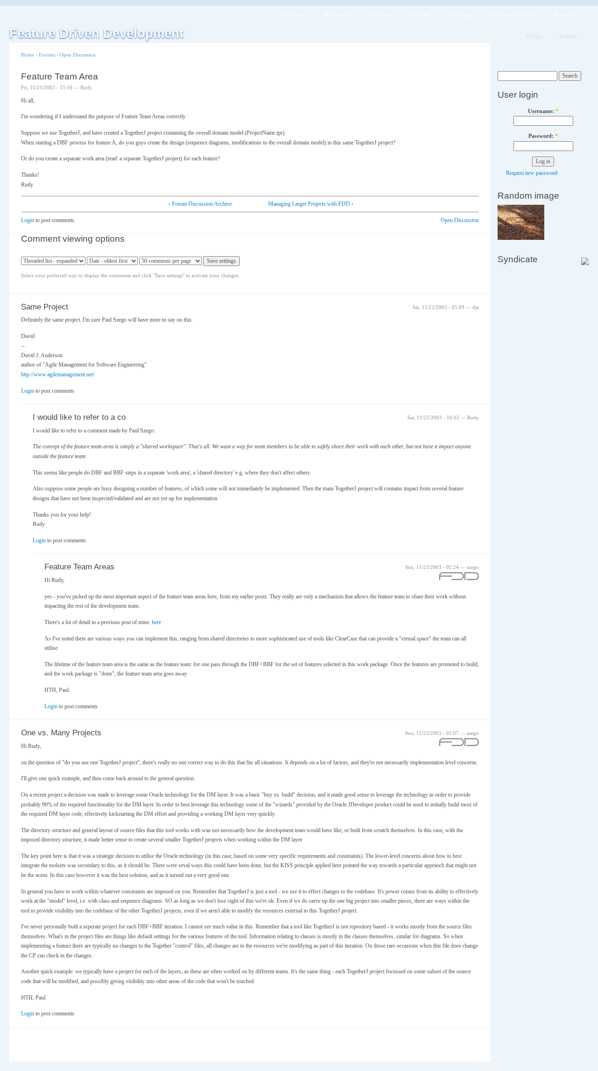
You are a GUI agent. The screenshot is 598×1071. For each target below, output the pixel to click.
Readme (568, 36)
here (156, 622)
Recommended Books (513, 14)
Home (27, 55)
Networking (459, 14)
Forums (47, 55)
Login (27, 220)
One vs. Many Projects (61, 732)
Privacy (534, 36)
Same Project (44, 306)
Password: (543, 136)
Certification (292, 14)
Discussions (336, 14)
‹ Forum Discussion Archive (200, 204)
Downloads (379, 14)
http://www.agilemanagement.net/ (57, 374)
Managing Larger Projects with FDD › (310, 204)
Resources (566, 14)
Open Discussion (78, 55)
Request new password (531, 173)
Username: (543, 111)
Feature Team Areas (79, 566)
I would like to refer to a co (79, 417)
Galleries (419, 14)
